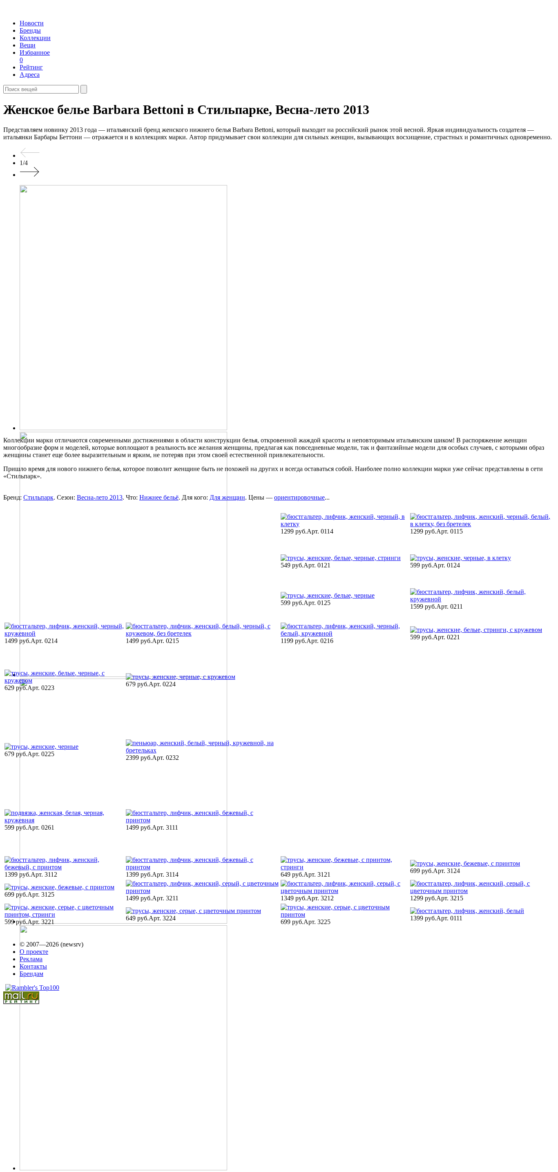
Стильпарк (38, 497)
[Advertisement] (74, 561)
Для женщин (227, 497)
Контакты (33, 966)
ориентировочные (299, 497)
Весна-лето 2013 (100, 497)
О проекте (34, 951)
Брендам (31, 973)
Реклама (31, 958)
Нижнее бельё (159, 497)
